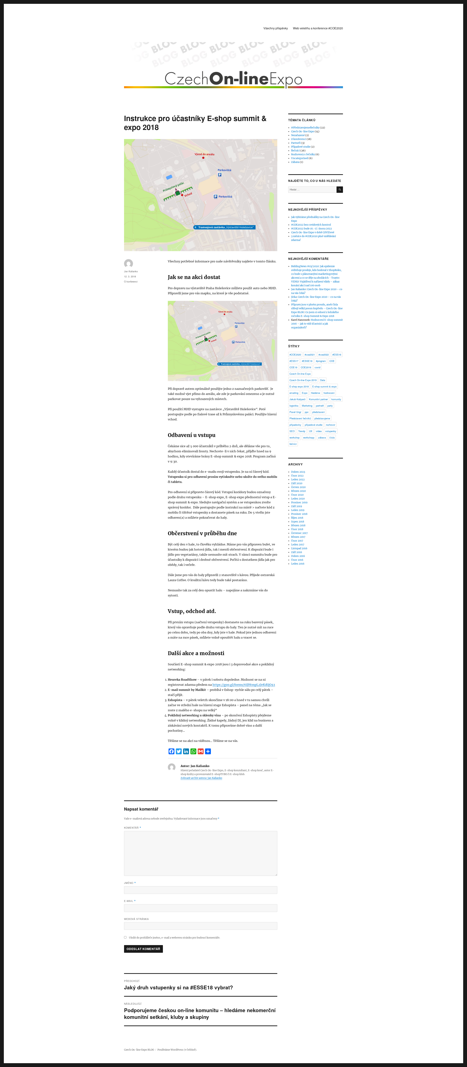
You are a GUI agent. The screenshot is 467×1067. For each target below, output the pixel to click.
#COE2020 (295, 354)
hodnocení (329, 393)
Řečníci (295, 150)
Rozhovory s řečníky (303, 154)
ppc (307, 412)
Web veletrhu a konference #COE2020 (318, 28)
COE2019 (306, 367)
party (330, 405)
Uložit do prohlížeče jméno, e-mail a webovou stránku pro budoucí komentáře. (174, 937)
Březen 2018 (298, 525)
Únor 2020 (297, 494)
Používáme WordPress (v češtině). (177, 1049)
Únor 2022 (297, 475)
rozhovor (330, 424)
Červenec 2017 (299, 533)
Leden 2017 (297, 544)
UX (310, 431)
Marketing (307, 405)
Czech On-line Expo (302, 131)
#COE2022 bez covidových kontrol (311, 224)
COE (332, 361)
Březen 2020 (298, 491)
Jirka (294, 297)
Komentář (132, 827)
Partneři (296, 143)
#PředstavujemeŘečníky (305, 127)
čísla (332, 437)
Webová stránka (136, 919)
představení (318, 412)
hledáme (315, 393)
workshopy (308, 437)
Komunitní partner (318, 399)
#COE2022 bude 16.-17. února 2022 (311, 228)
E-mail (130, 901)
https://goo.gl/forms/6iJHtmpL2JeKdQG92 (244, 684)
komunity (336, 399)
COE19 (293, 367)
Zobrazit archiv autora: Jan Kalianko (201, 778)
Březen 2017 (298, 537)
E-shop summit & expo (324, 386)
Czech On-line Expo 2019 (303, 380)
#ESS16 (336, 354)
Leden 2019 (297, 510)
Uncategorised (299, 158)
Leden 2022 (298, 479)
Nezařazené (298, 135)
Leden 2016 (297, 563)
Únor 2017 (297, 540)
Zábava (295, 162)
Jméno (130, 883)
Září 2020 (296, 483)
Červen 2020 (298, 487)
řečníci (293, 444)
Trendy (301, 431)
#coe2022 (324, 354)
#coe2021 (310, 354)
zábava (322, 437)
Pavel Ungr (295, 412)
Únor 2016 (297, 559)
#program (321, 361)
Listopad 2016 (299, 548)
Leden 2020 (298, 498)
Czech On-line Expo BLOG (139, 1049)
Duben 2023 (298, 471)
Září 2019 (296, 506)
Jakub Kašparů (297, 399)
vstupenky (330, 431)
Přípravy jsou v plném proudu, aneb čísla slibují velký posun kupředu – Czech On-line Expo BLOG (317, 308)
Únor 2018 (297, 529)
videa (319, 431)
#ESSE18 (307, 361)
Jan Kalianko (131, 271)
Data (322, 380)
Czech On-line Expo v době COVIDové (312, 232)
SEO (292, 431)
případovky (295, 424)
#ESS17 (294, 361)
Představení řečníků (300, 418)
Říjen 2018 (297, 517)
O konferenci (131, 281)
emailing (294, 393)
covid (317, 367)
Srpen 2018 (297, 521)
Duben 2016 (298, 556)
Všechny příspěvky (275, 28)
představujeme (322, 418)
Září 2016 (296, 552)
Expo (304, 393)
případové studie (313, 424)
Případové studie (300, 146)
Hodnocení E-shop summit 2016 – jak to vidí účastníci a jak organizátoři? (317, 323)
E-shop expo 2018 (299, 386)
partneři (320, 405)
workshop (295, 437)
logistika (294, 405)
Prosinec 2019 (299, 502)
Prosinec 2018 (299, 514)
